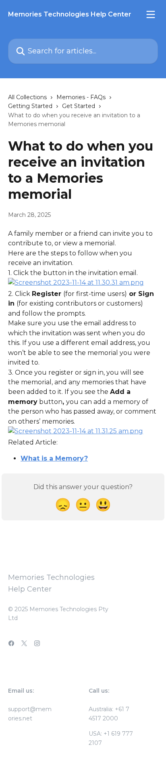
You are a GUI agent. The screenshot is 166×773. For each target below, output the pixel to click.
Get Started (78, 106)
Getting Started (30, 106)
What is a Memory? (54, 458)
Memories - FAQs (81, 97)
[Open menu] (150, 14)
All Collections (27, 97)
